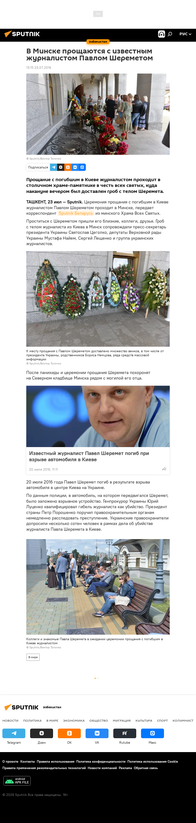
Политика (32, 720)
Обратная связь (146, 768)
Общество (98, 720)
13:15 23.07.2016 (38, 67)
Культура (144, 720)
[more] (164, 469)
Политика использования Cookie (152, 761)
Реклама (125, 768)
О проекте (10, 761)
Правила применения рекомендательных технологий (44, 768)
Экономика (74, 720)
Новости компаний (102, 768)
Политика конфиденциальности (100, 761)
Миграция (122, 720)
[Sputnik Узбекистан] (23, 38)
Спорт (162, 720)
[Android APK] (17, 781)
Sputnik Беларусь (76, 213)
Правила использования (55, 761)
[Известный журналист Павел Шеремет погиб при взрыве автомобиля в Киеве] (98, 416)
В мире (33, 657)
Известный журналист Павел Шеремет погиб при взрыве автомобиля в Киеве (89, 456)
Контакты (27, 761)
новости (10, 720)
